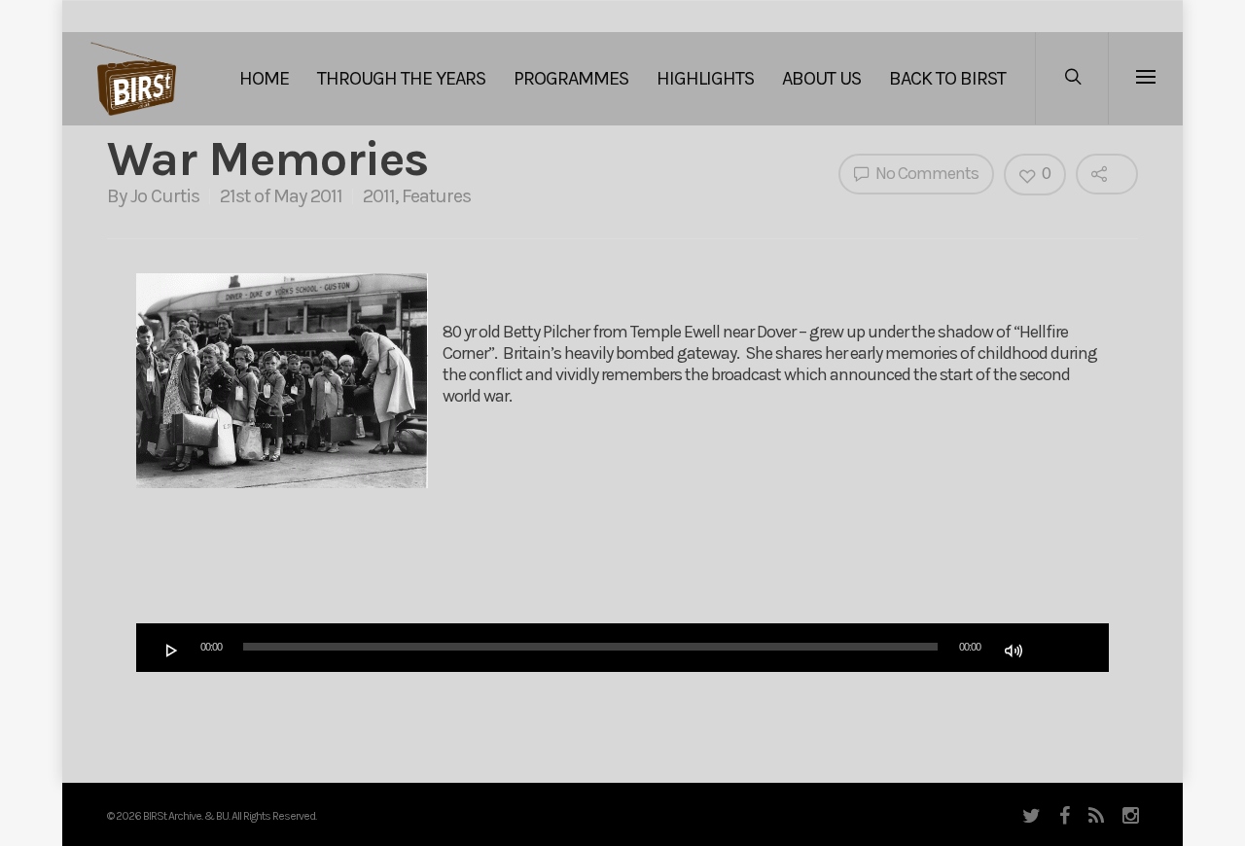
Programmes (571, 78)
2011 (379, 196)
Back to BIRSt (947, 78)
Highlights (705, 78)
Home (264, 78)
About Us (821, 78)
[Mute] (1013, 650)
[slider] (1057, 648)
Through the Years (401, 78)
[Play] (172, 650)
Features (436, 196)
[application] (622, 647)
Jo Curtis (164, 196)
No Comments (925, 173)
